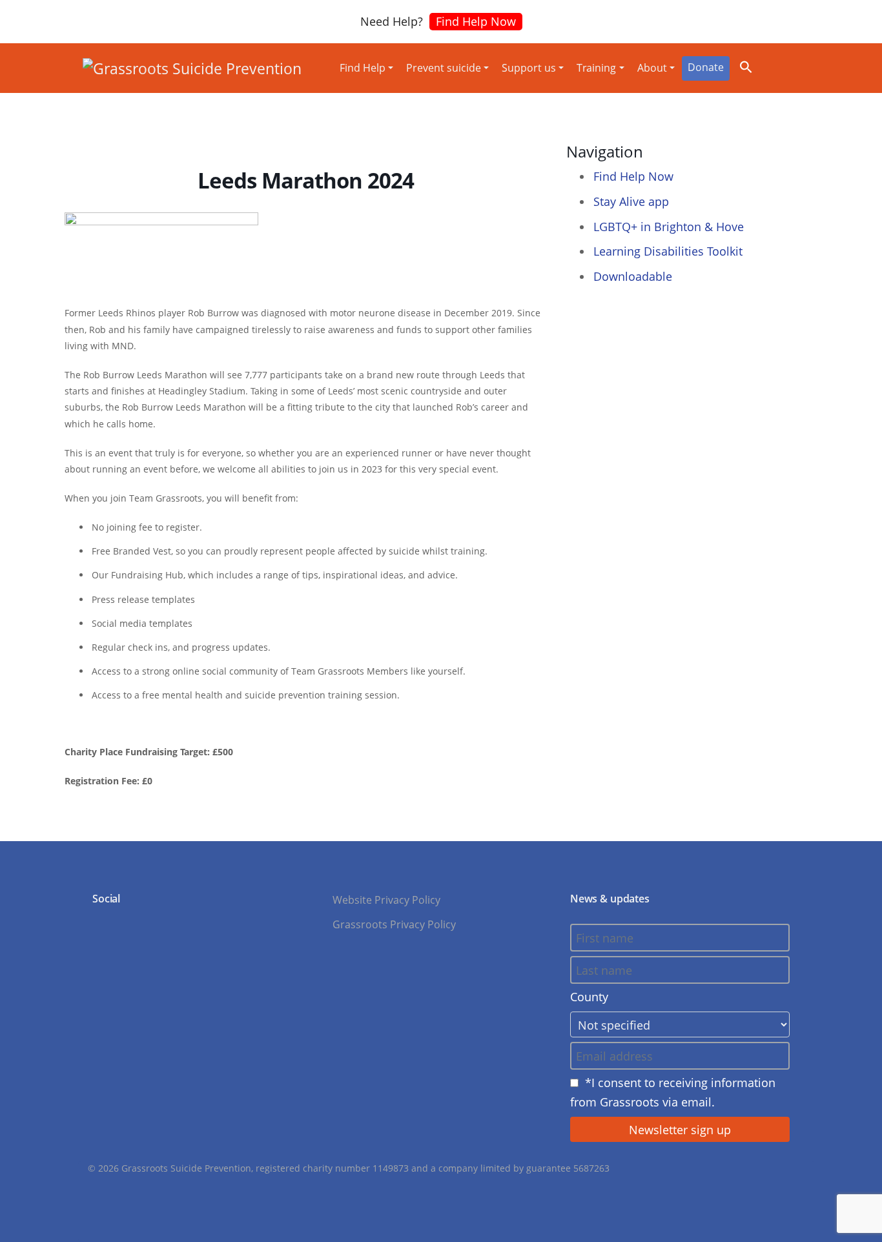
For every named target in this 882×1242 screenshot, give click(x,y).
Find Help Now (476, 21)
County (589, 996)
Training (596, 68)
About (652, 68)
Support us (529, 68)
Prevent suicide (443, 68)
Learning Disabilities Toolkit (668, 251)
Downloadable (632, 276)
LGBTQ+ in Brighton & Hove (668, 226)
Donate (706, 67)
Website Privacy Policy (386, 900)
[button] (746, 65)
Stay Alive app (631, 201)
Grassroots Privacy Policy (394, 924)
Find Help (362, 68)
